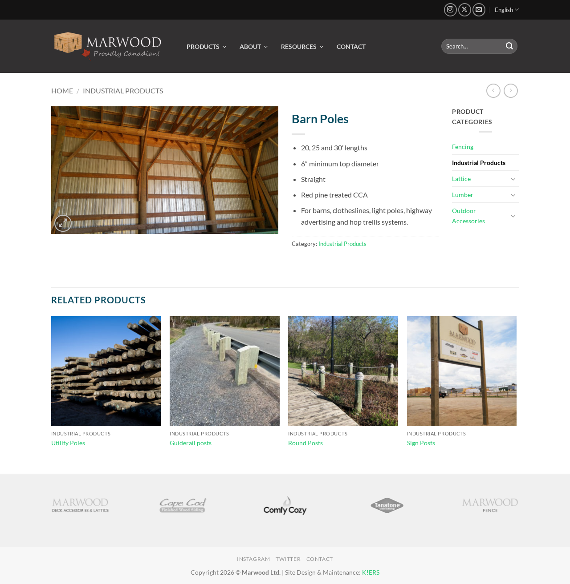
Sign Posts (421, 443)
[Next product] (493, 90)
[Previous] (51, 394)
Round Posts (305, 443)
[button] (63, 223)
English (504, 9)
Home (62, 90)
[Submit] (509, 46)
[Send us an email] (478, 9)
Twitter (288, 559)
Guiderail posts (191, 443)
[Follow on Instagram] (450, 9)
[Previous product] (510, 90)
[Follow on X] (464, 9)
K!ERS (370, 572)
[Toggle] (513, 179)
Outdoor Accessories (468, 216)
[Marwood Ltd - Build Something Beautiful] (107, 46)
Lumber (462, 194)
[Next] (516, 394)
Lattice (461, 178)
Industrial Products (123, 90)
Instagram (253, 559)
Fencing (462, 146)
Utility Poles (68, 443)
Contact (319, 559)
